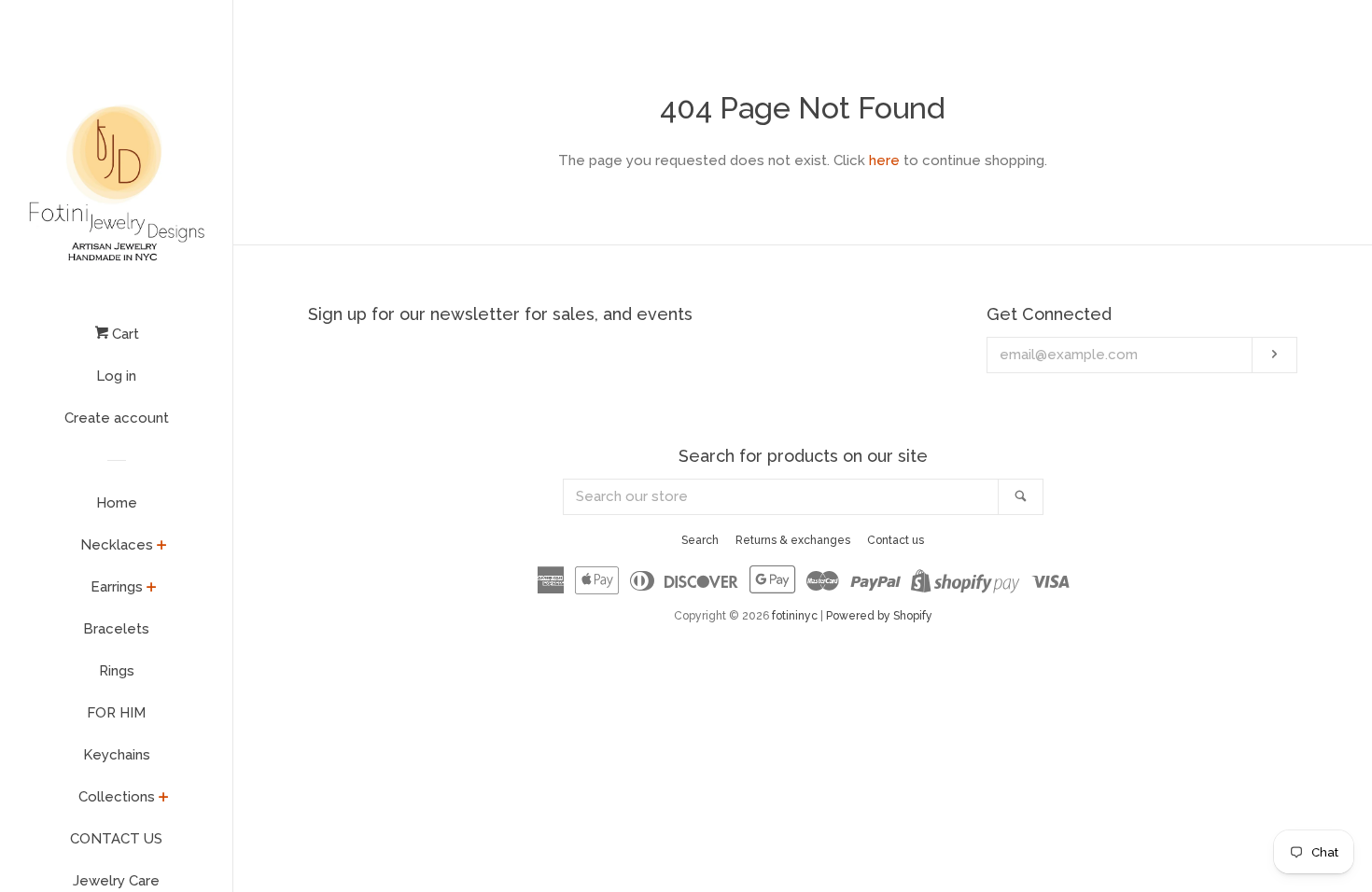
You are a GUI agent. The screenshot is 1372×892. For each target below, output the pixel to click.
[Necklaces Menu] (162, 547)
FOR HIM (116, 712)
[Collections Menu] (164, 799)
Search (700, 540)
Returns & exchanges (792, 540)
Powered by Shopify (879, 615)
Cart (123, 334)
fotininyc (795, 615)
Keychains (116, 754)
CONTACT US (116, 838)
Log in (116, 376)
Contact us (895, 540)
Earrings (117, 586)
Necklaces (116, 545)
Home (116, 503)
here (884, 160)
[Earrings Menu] (152, 589)
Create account (116, 418)
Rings (116, 670)
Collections (116, 796)
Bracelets (116, 628)
